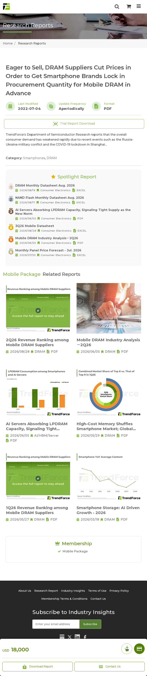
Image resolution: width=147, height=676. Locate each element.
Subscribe (90, 624)
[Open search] (117, 6)
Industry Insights (73, 590)
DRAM (52, 158)
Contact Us (112, 666)
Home (8, 43)
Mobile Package (75, 551)
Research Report (46, 590)
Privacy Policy (119, 590)
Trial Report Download (77, 123)
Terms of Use (97, 590)
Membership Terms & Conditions (64, 598)
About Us (24, 590)
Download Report (40, 666)
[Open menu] (138, 6)
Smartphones (34, 158)
